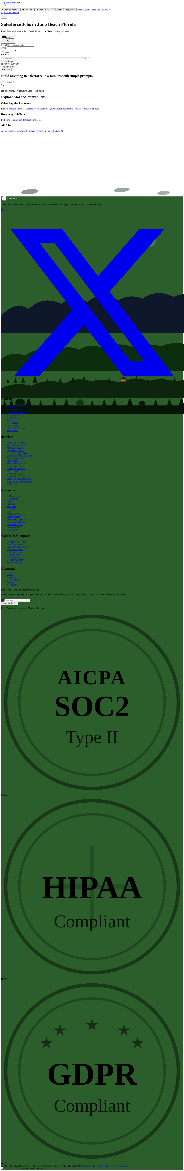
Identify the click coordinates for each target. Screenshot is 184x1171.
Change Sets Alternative (18, 476)
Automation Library (16, 522)
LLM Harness (13, 417)
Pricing (80, 9)
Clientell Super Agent (16, 405)
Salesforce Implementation (19, 479)
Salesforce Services (44, 10)
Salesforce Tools (14, 527)
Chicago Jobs (50, 108)
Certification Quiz (15, 524)
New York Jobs (37, 108)
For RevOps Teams (16, 428)
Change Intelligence (16, 468)
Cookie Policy (102, 1166)
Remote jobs (9, 66)
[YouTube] (6, 211)
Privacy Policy (89, 1166)
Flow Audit (12, 461)
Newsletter (12, 585)
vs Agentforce (13, 554)
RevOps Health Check (17, 453)
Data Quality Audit (15, 466)
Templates (11, 506)
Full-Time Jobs (8, 120)
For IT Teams (13, 425)
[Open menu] (4, 16)
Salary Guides (13, 517)
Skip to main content (10, 2)
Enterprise (11, 407)
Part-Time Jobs (34, 120)
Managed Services (15, 448)
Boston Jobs (93, 108)
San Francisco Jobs (21, 108)
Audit (58, 10)
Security (10, 582)
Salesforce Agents (10, 10)
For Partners (12, 430)
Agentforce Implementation (19, 481)
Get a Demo (13, 12)
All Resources (13, 496)
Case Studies (13, 423)
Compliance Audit (15, 473)
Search (4, 45)
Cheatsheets (12, 499)
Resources (69, 10)
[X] (92, 392)
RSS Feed (11, 529)
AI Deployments (14, 415)
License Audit (13, 471)
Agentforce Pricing (15, 549)
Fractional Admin (15, 445)
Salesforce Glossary (16, 519)
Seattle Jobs (72, 108)
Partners (99, 9)
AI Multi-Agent (14, 410)
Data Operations (14, 544)
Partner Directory (15, 562)
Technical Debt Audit (16, 463)
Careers (92, 9)
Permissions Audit (15, 458)
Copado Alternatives (16, 560)
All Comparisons (14, 552)
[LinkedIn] (3, 211)
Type (3, 48)
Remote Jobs (7, 108)
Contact (106, 9)
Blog (9, 511)
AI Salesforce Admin (16, 542)
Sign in (4, 12)
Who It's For (27, 10)
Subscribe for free (9, 603)
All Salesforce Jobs (10, 131)
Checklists (11, 509)
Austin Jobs (61, 108)
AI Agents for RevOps (17, 412)
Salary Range (7, 61)
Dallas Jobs (83, 108)
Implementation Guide (17, 547)
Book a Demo (13, 579)
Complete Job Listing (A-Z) (50, 131)
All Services (12, 484)
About (86, 9)
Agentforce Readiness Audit (19, 455)
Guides (10, 501)
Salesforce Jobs (14, 514)
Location (5, 54)
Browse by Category (28, 131)
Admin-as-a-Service (16, 442)
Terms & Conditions (118, 1166)
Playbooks (11, 504)
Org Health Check (15, 450)
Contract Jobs (21, 120)
